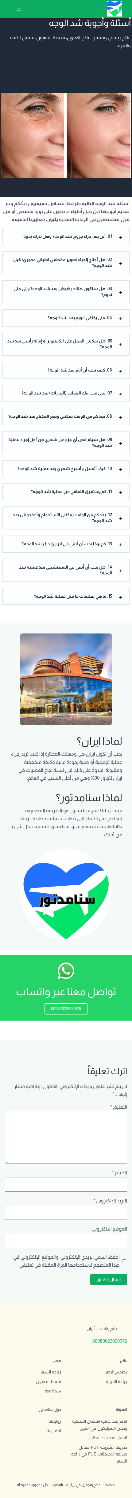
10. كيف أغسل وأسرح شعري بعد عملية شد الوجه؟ (64, 468)
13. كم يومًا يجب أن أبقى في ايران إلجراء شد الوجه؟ (67, 543)
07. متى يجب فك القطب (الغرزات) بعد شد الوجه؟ (66, 392)
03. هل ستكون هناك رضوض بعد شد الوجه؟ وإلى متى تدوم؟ (63, 291)
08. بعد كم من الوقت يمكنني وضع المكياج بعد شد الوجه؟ (60, 416)
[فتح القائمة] (18, 9)
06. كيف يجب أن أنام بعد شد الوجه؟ (80, 370)
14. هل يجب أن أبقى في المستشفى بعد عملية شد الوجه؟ (65, 570)
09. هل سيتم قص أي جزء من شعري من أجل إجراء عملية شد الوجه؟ (60, 442)
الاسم (119, 1172)
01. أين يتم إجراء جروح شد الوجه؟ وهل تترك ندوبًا (67, 236)
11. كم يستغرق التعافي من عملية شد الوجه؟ (71, 491)
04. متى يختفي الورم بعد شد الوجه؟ (80, 317)
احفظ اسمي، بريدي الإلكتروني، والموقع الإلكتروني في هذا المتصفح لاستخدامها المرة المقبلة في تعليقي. (66, 1261)
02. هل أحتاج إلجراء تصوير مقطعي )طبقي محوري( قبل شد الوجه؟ (62, 262)
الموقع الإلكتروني (109, 1228)
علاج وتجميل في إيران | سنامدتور (76, 1485)
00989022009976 (66, 1008)
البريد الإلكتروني (110, 1200)
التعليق (118, 1107)
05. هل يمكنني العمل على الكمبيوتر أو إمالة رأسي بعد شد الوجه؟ (59, 343)
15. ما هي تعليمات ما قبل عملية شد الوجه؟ (73, 596)
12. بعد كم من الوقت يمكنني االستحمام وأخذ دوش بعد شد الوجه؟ (62, 517)
